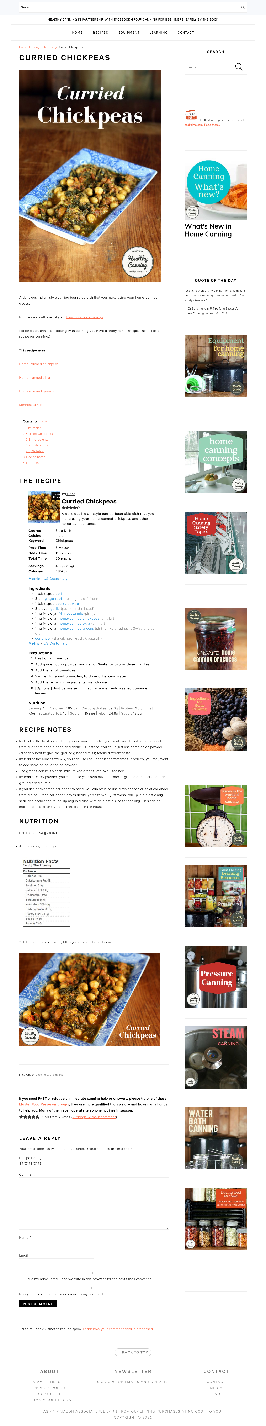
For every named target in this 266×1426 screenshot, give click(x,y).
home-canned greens (76, 628)
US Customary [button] (56, 579)
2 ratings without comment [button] (94, 1117)
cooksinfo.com (194, 124)
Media (216, 1388)
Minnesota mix (71, 613)
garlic (55, 608)
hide (44, 421)
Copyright (49, 1394)
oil (60, 593)
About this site (50, 1382)
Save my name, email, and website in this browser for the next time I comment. (88, 1279)
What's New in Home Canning (208, 230)
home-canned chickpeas (79, 618)
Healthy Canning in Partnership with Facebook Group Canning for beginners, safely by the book (133, 19)
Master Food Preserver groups (44, 1104)
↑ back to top (133, 1352)
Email (25, 1255)
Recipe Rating (30, 1158)
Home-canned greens (36, 391)
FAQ (216, 1394)
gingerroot (53, 598)
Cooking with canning (43, 47)
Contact (216, 1382)
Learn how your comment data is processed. (118, 1329)
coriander (43, 638)
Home (23, 47)
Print (70, 494)
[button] (63, 508)
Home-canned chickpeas (39, 364)
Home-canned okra (34, 377)
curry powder (69, 603)
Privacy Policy (49, 1388)
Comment (28, 1174)
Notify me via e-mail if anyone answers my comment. (61, 1294)
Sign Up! (106, 1382)
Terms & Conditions (49, 1400)
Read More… (212, 124)
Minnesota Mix (31, 405)
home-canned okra (74, 623)
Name (25, 1237)
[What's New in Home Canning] (216, 219)
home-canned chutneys (84, 317)
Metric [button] (34, 579)
